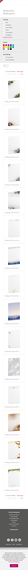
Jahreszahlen (9, 27)
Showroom (14, 526)
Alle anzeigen (20, 71)
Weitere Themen (8, 37)
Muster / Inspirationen (14, 524)
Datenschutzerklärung (13, 562)
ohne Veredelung (10, 60)
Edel (7, 22)
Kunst (7, 30)
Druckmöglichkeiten (14, 518)
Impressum (8, 544)
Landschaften (9, 32)
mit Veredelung (9, 57)
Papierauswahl (14, 516)
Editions (14, 522)
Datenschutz (19, 544)
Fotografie (8, 25)
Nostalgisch (9, 35)
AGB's (13, 544)
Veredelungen (14, 520)
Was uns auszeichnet (14, 514)
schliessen (14, 565)
